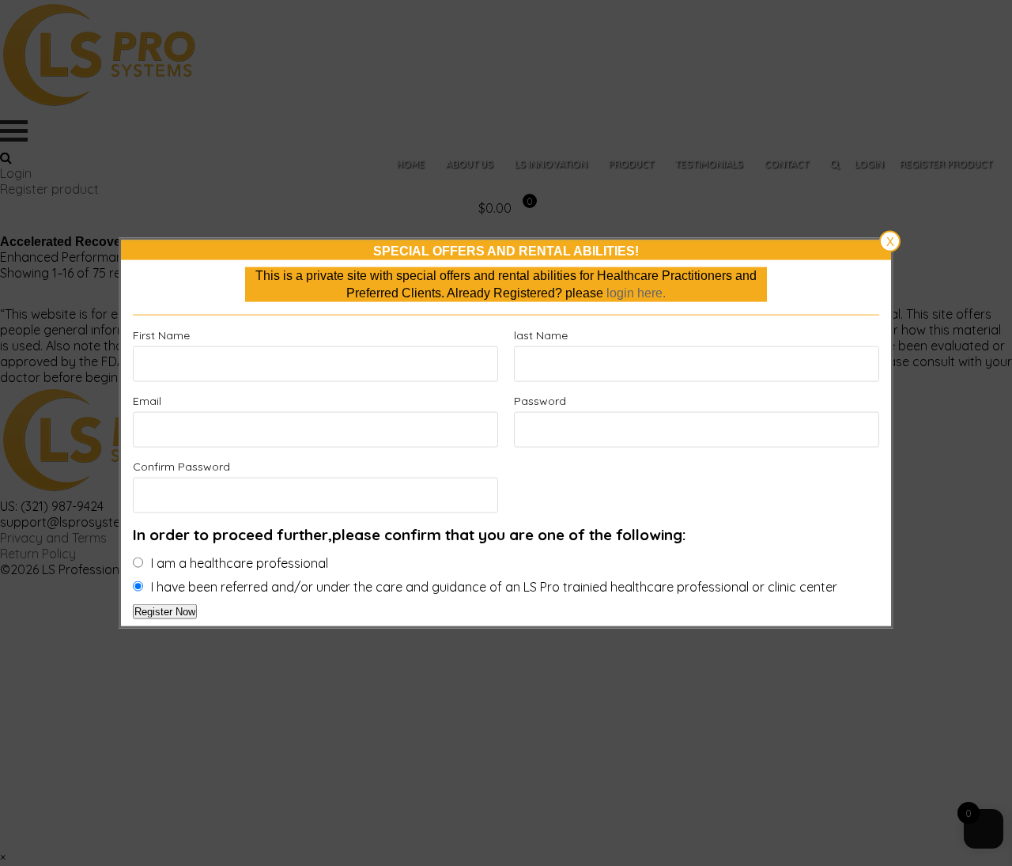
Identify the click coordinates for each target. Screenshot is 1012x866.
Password (540, 401)
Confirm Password (181, 466)
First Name (161, 335)
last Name (541, 335)
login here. (636, 293)
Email (147, 401)
